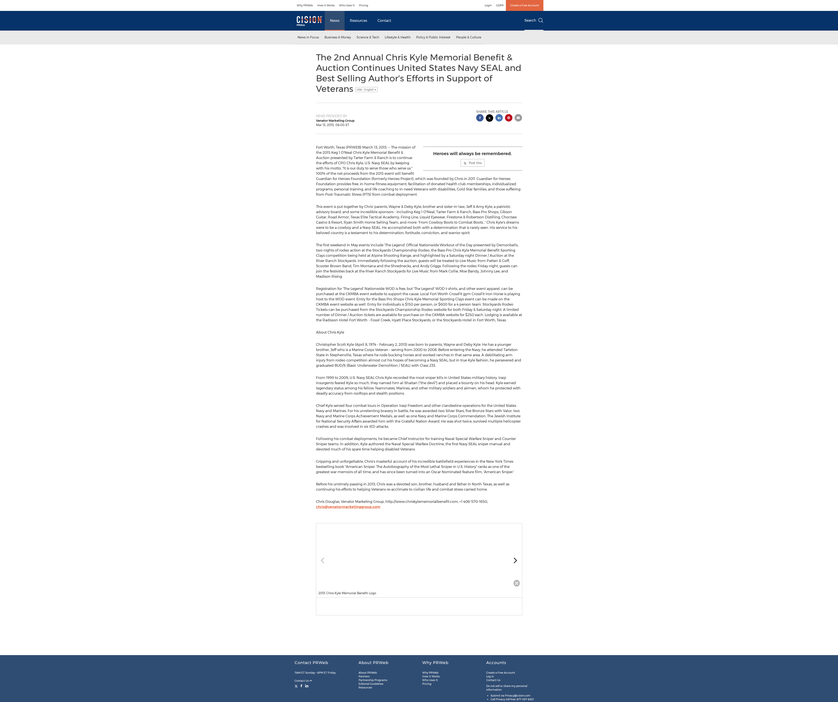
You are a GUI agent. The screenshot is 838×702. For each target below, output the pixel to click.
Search (530, 20)
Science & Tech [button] (368, 37)
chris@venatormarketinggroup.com (348, 507)
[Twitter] (297, 686)
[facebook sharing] (480, 118)
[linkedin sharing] (499, 118)
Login (488, 5)
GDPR (500, 5)
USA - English (365, 89)
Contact (384, 21)
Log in (490, 676)
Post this (475, 163)
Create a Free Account (524, 5)
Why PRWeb (305, 5)
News (334, 21)
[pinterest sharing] (508, 118)
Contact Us (302, 680)
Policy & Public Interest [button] (433, 37)
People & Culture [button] (468, 37)
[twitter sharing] (489, 118)
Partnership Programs (373, 680)
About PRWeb (368, 672)
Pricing (363, 5)
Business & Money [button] (338, 37)
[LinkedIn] (307, 686)
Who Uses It (347, 5)
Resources (358, 21)
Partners (364, 676)
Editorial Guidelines (371, 683)
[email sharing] (518, 118)
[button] (419, 556)
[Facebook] (301, 686)
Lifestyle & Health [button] (397, 37)
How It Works (326, 5)
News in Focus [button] (308, 37)
